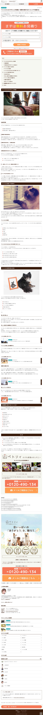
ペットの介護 (24, 649)
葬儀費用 (7, 4)
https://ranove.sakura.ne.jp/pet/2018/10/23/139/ (9, 500)
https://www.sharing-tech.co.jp (12, 611)
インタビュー (24, 635)
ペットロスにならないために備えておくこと (12, 70)
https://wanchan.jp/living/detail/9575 (7, 502)
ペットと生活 (4, 635)
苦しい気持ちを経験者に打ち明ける (11, 76)
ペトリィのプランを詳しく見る (21, 474)
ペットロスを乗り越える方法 (9, 72)
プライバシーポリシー (24, 710)
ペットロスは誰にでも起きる (9, 66)
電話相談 (36, 4)
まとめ (5, 85)
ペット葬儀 (24, 640)
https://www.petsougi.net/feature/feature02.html (9, 504)
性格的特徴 (7, 63)
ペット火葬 (4, 644)
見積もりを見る (21, 45)
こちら (23, 583)
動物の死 (23, 637)
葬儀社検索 (22, 4)
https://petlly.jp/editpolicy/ (19, 697)
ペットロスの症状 (8, 68)
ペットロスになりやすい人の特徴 (10, 61)
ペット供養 (4, 642)
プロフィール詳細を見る (5, 599)
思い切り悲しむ (7, 74)
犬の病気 (3, 647)
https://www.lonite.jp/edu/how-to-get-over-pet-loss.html (10, 508)
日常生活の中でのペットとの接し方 (11, 65)
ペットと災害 (4, 640)
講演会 (3, 649)
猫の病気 (23, 647)
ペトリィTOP (3, 702)
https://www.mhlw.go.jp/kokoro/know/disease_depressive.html (11, 510)
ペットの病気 (4, 651)
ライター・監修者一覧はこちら (6, 602)
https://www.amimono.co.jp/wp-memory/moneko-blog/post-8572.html (12, 506)
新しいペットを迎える (8, 81)
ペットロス (4, 7)
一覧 (40, 658)
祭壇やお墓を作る (8, 79)
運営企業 (17, 710)
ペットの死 (24, 642)
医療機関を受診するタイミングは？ (10, 83)
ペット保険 (4, 637)
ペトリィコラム (8, 702)
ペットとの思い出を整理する (10, 77)
